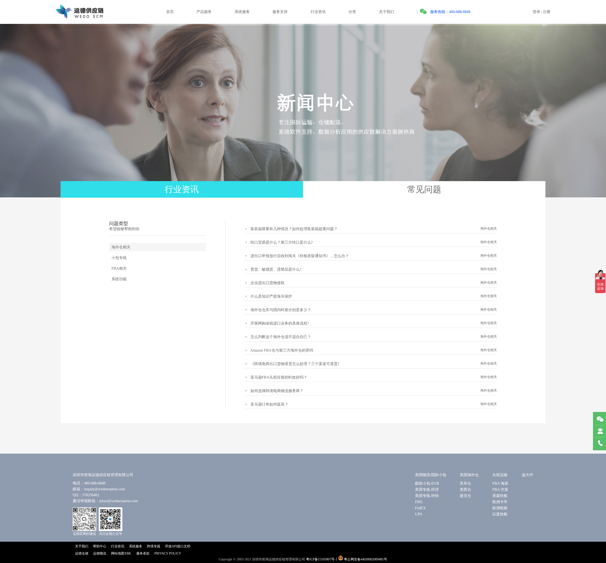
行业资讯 (318, 12)
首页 (170, 12)
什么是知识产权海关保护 (268, 296)
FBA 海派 (500, 483)
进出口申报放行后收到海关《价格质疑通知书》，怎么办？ (297, 256)
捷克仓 (465, 496)
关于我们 (386, 12)
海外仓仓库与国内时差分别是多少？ (278, 310)
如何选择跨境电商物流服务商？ (274, 391)
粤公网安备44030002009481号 (365, 559)
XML (128, 553)
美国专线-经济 (427, 489)
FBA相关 (119, 268)
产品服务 (204, 12)
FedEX (420, 508)
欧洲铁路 (500, 508)
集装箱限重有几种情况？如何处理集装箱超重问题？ (291, 229)
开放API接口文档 (177, 546)
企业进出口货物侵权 (265, 283)
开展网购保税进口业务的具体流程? (277, 323)
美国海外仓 (469, 475)
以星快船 (500, 514)
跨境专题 (153, 546)
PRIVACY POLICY (167, 553)
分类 (352, 12)
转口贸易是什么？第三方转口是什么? (279, 242)
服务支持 (280, 12)
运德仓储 (81, 553)
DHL (419, 502)
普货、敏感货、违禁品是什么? (273, 269)
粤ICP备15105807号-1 (321, 559)
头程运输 (500, 475)
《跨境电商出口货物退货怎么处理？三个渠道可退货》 (293, 364)
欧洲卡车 (500, 502)
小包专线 (119, 258)
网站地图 (117, 553)
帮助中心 (99, 546)
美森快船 (500, 496)
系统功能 (119, 279)
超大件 (527, 475)
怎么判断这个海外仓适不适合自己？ (278, 337)
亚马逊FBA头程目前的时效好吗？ (276, 377)
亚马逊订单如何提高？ (266, 404)
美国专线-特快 (427, 496)
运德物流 (99, 553)
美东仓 (465, 483)
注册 (546, 12)
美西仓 (465, 489)
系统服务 (242, 12)
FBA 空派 (500, 489)
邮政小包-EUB (427, 483)
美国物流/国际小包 (430, 475)
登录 (536, 12)
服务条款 (143, 553)
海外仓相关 (120, 247)
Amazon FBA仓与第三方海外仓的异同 (279, 350)
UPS (418, 514)
